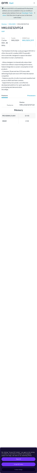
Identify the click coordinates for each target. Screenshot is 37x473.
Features (5, 95)
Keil (11, 3)
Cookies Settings (18, 469)
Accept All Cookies (18, 464)
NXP (3, 31)
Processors (31, 95)
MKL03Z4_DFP (28, 40)
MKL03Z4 (12, 24)
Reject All (18, 459)
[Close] (34, 450)
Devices (4, 24)
